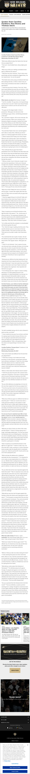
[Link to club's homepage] (2, 10)
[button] (15, 44)
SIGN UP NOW (15, 685)
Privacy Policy (18, 760)
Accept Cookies (15, 771)
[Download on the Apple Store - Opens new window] (10, 743)
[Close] (27, 746)
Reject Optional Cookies (15, 767)
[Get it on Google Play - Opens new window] (20, 743)
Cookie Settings (15, 763)
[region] (15, 759)
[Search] (25, 11)
